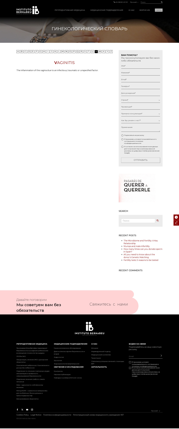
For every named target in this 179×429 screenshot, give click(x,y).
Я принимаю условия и (140, 141)
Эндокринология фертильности (66, 364)
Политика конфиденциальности (57, 415)
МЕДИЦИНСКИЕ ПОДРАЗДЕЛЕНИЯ (106, 10)
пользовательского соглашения (144, 364)
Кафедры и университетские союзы (68, 378)
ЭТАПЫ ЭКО (21, 356)
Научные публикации (62, 374)
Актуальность (99, 367)
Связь (159, 10)
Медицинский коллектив (101, 355)
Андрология (59, 357)
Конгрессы (58, 371)
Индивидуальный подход (100, 351)
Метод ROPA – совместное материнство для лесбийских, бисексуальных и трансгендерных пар (31, 393)
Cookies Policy (22, 415)
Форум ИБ (144, 10)
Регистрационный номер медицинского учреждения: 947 (98, 415)
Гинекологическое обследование (67, 348)
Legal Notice (35, 415)
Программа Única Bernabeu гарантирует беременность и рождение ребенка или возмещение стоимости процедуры (32, 350)
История (94, 348)
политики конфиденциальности (144, 366)
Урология (58, 360)
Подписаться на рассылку (134, 135)
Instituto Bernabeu (27, 10)
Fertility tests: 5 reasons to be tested (141, 260)
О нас (131, 10)
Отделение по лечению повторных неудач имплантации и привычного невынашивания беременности (33, 373)
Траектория (96, 358)
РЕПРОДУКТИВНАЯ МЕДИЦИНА (70, 10)
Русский (133, 2)
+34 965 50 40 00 (121, 2)
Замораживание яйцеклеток (27, 399)
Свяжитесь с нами (109, 305)
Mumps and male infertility (137, 246)
